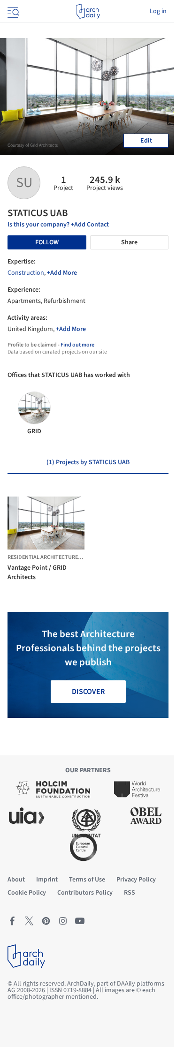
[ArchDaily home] (88, 11)
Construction (26, 273)
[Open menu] (12, 11)
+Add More (62, 273)
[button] (33, 542)
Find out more (77, 345)
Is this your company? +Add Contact (58, 224)
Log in (158, 11)
